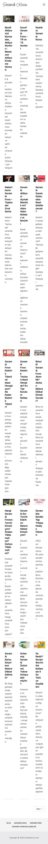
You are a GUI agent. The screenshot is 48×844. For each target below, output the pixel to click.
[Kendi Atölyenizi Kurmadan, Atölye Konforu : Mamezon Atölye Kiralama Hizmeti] (8, 19)
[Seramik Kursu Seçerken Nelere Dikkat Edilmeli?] (8, 645)
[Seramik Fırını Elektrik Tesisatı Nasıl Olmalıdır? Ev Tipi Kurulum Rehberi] (24, 353)
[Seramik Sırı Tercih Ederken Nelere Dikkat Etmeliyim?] (24, 502)
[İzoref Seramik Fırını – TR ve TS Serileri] (24, 19)
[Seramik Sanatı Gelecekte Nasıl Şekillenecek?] (39, 178)
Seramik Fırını (35, 823)
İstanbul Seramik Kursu (39, 33)
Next (38, 809)
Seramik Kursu (20, 823)
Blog (9, 823)
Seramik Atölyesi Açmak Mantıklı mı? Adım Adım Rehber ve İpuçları (24, 205)
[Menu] (44, 4)
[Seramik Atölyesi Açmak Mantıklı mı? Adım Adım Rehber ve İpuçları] (24, 178)
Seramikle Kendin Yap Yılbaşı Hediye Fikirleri (39, 522)
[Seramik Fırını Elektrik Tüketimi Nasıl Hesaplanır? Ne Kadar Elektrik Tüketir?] (8, 353)
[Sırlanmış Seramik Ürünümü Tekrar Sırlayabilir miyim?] (24, 645)
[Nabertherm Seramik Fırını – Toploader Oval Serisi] (8, 178)
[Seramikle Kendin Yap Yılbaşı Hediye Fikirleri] (39, 502)
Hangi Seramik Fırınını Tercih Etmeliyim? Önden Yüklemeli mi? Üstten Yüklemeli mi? (9, 531)
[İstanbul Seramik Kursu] (39, 19)
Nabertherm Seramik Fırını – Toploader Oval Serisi (8, 199)
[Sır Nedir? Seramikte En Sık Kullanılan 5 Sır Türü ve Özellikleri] (39, 645)
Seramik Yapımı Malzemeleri (24, 827)
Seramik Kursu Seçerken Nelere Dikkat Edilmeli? (8, 665)
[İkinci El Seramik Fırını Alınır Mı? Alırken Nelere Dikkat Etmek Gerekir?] (39, 353)
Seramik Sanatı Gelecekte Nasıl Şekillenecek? (39, 199)
